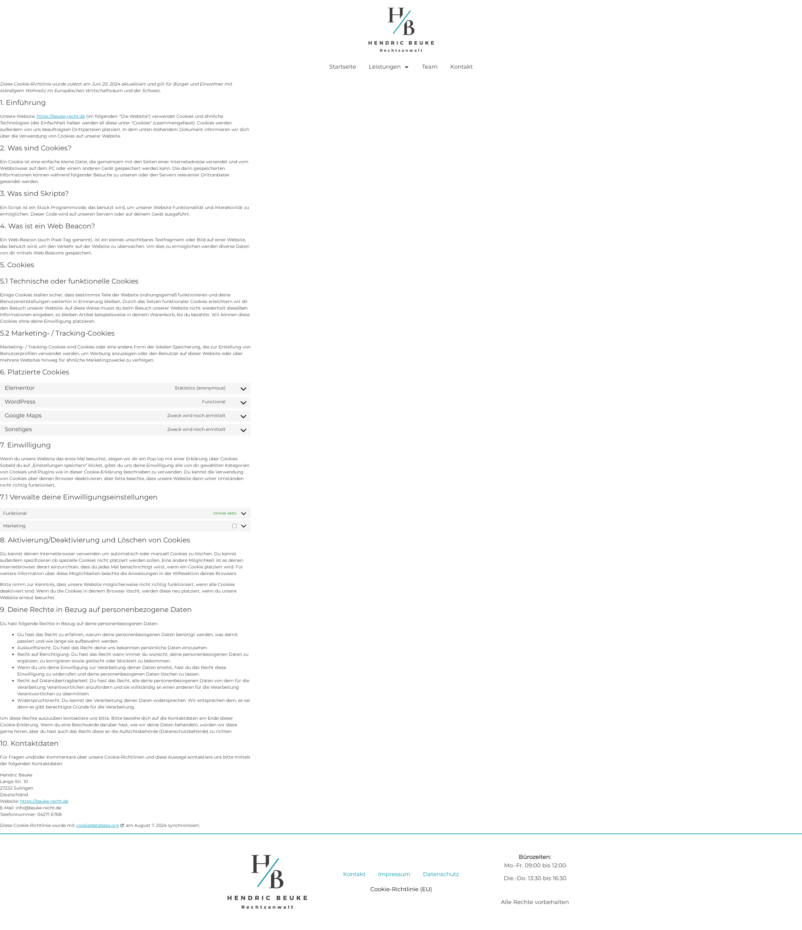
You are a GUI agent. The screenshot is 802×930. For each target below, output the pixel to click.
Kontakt (461, 66)
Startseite (342, 66)
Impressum (394, 874)
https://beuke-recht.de (61, 116)
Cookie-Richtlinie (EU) (401, 889)
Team (430, 66)
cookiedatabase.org (97, 825)
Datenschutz (441, 874)
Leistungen (385, 66)
